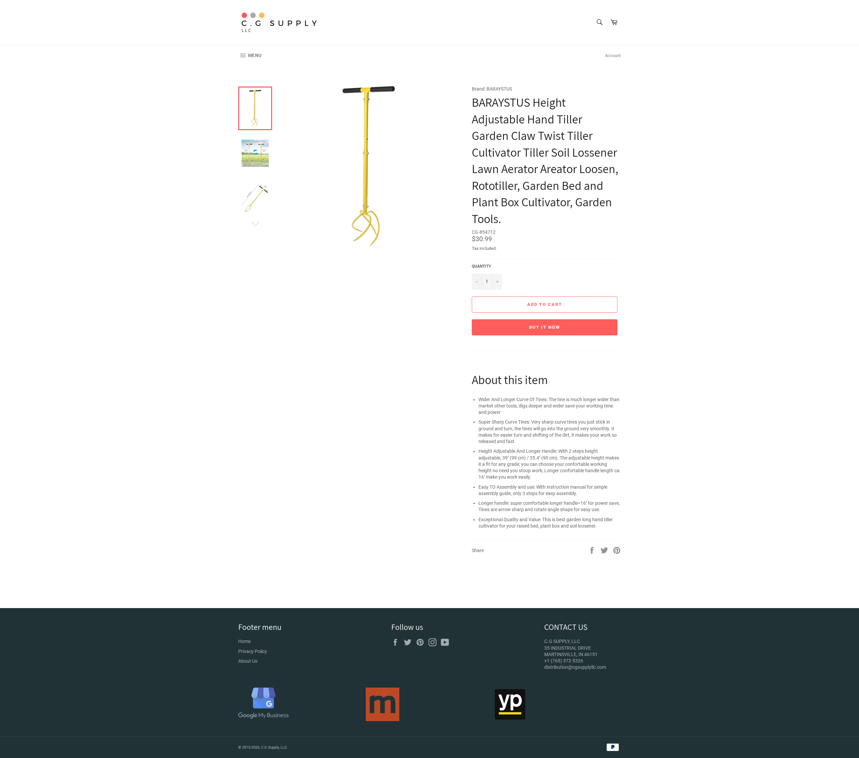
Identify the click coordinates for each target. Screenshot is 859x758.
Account (613, 55)
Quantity (481, 266)
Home (244, 641)
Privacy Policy (252, 651)
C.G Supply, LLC (274, 747)
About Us (247, 661)
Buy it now (544, 327)
